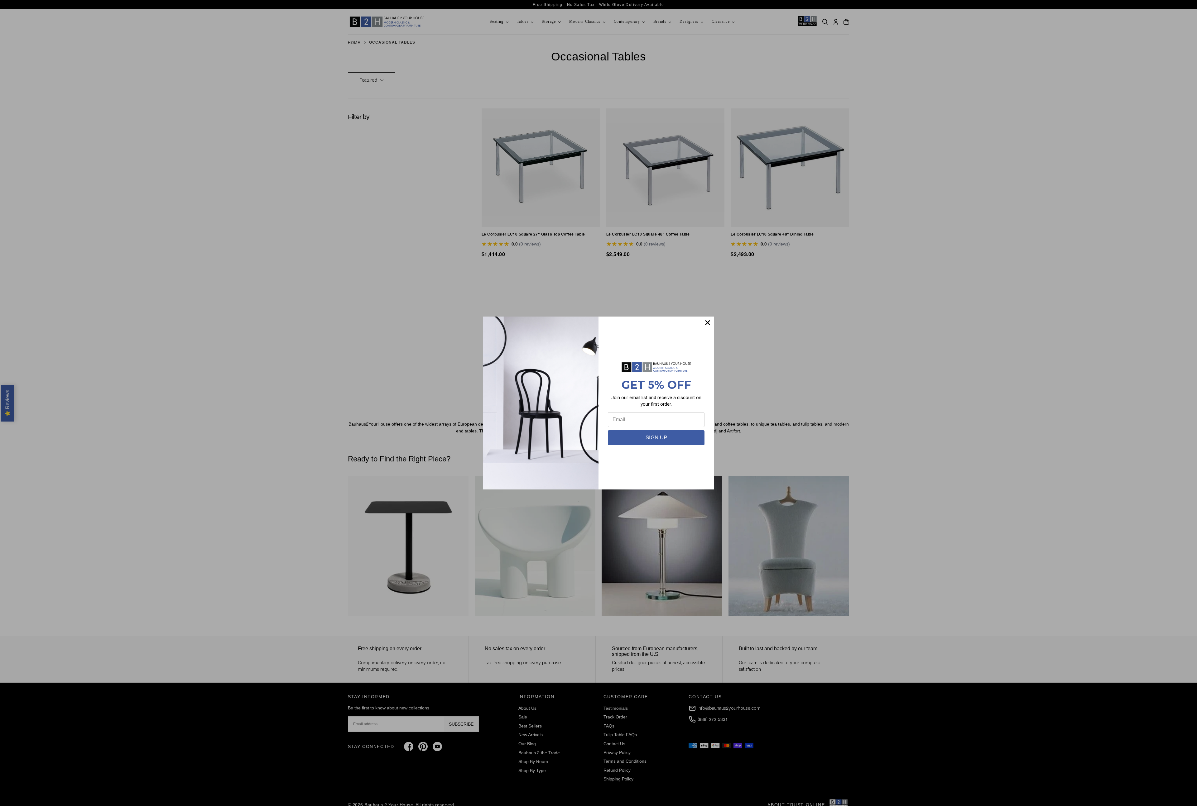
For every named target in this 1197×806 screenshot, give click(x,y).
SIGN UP (656, 438)
